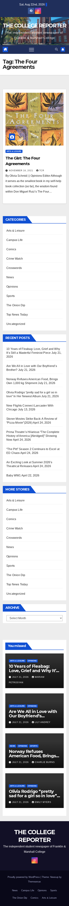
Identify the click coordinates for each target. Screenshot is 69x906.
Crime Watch (14, 258)
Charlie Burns (45, 762)
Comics (11, 249)
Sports (10, 295)
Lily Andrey (42, 722)
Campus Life (14, 239)
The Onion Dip (15, 305)
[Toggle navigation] (31, 49)
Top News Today (17, 314)
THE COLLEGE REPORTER (34, 25)
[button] (56, 49)
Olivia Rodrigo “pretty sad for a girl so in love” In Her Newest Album (33, 796)
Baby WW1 (13, 475)
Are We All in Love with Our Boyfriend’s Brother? (33, 716)
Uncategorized (15, 323)
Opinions (12, 286)
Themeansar (34, 881)
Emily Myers (43, 802)
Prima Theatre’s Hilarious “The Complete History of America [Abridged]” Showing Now (32, 435)
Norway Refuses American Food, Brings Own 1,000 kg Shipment (33, 756)
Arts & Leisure (14, 151)
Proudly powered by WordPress (24, 877)
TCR (41, 170)
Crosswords (14, 267)
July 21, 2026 (20, 677)
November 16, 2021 (21, 170)
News (10, 277)
